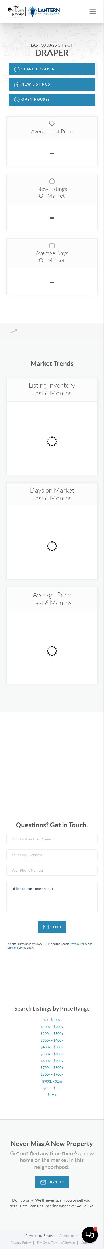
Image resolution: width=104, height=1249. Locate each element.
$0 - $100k (52, 1020)
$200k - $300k (52, 1034)
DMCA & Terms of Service (56, 1243)
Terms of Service (16, 947)
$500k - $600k (52, 1054)
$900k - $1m (52, 1081)
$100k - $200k (52, 1027)
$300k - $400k (52, 1040)
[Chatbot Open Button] (90, 1235)
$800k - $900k (52, 1074)
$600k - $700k (52, 1061)
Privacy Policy (78, 943)
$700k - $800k (52, 1068)
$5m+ (51, 1095)
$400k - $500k (52, 1047)
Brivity (48, 1236)
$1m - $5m (52, 1088)
